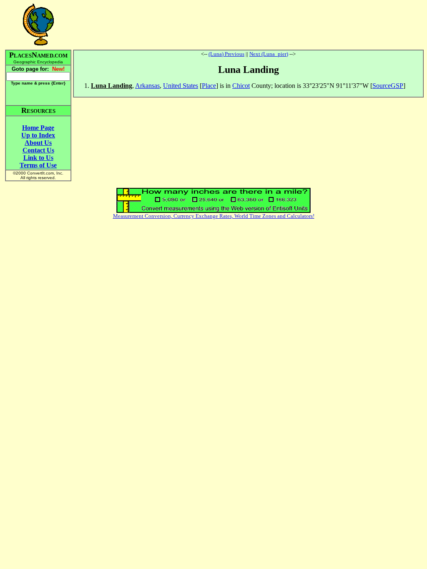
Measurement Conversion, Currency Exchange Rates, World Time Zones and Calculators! (213, 216)
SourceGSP (387, 85)
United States (180, 85)
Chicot (241, 85)
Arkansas (147, 85)
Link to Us (38, 157)
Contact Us (38, 150)
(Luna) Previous (226, 54)
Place (209, 85)
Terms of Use (38, 165)
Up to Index (38, 135)
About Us (38, 142)
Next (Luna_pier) (268, 54)
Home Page (38, 127)
